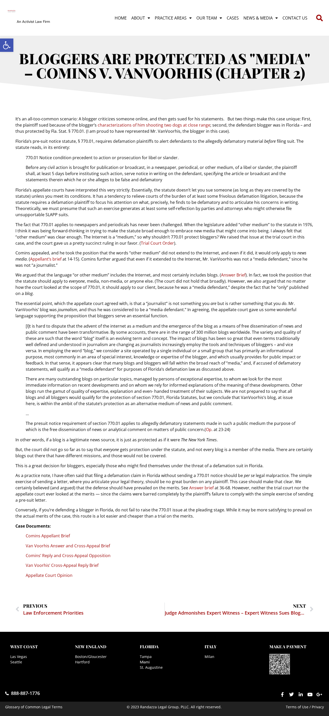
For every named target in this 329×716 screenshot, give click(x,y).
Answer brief (201, 488)
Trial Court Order (157, 243)
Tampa (146, 656)
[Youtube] (310, 694)
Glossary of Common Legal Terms (33, 706)
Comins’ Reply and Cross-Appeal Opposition (68, 555)
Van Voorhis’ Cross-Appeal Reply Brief (62, 565)
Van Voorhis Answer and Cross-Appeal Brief (68, 546)
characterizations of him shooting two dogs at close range (154, 125)
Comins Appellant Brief (48, 536)
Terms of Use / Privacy (305, 706)
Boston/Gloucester (91, 656)
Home (121, 18)
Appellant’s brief (45, 259)
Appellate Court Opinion (49, 575)
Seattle (16, 662)
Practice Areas (171, 18)
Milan (209, 656)
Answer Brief (233, 275)
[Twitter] (291, 694)
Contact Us (294, 18)
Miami (145, 662)
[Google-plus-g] (319, 694)
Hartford (82, 662)
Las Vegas (18, 656)
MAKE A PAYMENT (287, 646)
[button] (6, 45)
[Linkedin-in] (300, 694)
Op (209, 429)
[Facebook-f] (282, 694)
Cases (233, 18)
